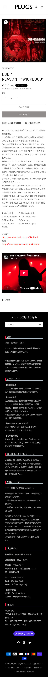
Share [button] (7, 299)
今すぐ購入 (24, 114)
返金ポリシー (38, 664)
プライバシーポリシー (15, 668)
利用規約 (28, 668)
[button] (5, 7)
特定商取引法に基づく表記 (25, 671)
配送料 (7, 89)
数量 (3, 93)
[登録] (40, 325)
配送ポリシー (38, 668)
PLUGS (13, 664)
